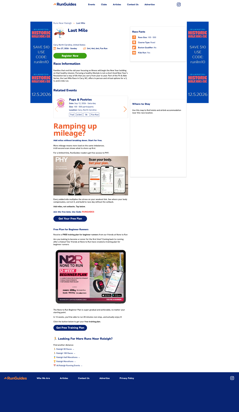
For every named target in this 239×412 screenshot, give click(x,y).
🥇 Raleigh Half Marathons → (66, 357)
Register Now (70, 56)
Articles (117, 4)
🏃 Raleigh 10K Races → (64, 353)
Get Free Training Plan (70, 327)
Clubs (104, 4)
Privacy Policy (127, 378)
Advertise (150, 4)
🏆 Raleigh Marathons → (64, 361)
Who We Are (43, 378)
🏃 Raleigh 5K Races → (63, 349)
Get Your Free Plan (70, 218)
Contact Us (133, 4)
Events (91, 4)
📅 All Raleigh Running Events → (68, 365)
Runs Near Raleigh (62, 23)
